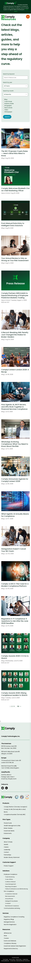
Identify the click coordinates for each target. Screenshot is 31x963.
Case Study (8, 101)
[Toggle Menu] (28, 16)
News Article (8, 108)
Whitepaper (8, 112)
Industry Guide (9, 103)
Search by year (7, 82)
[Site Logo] (8, 17)
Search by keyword (8, 74)
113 (18, 706)
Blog (5, 99)
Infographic (8, 105)
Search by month (8, 91)
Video (6, 110)
